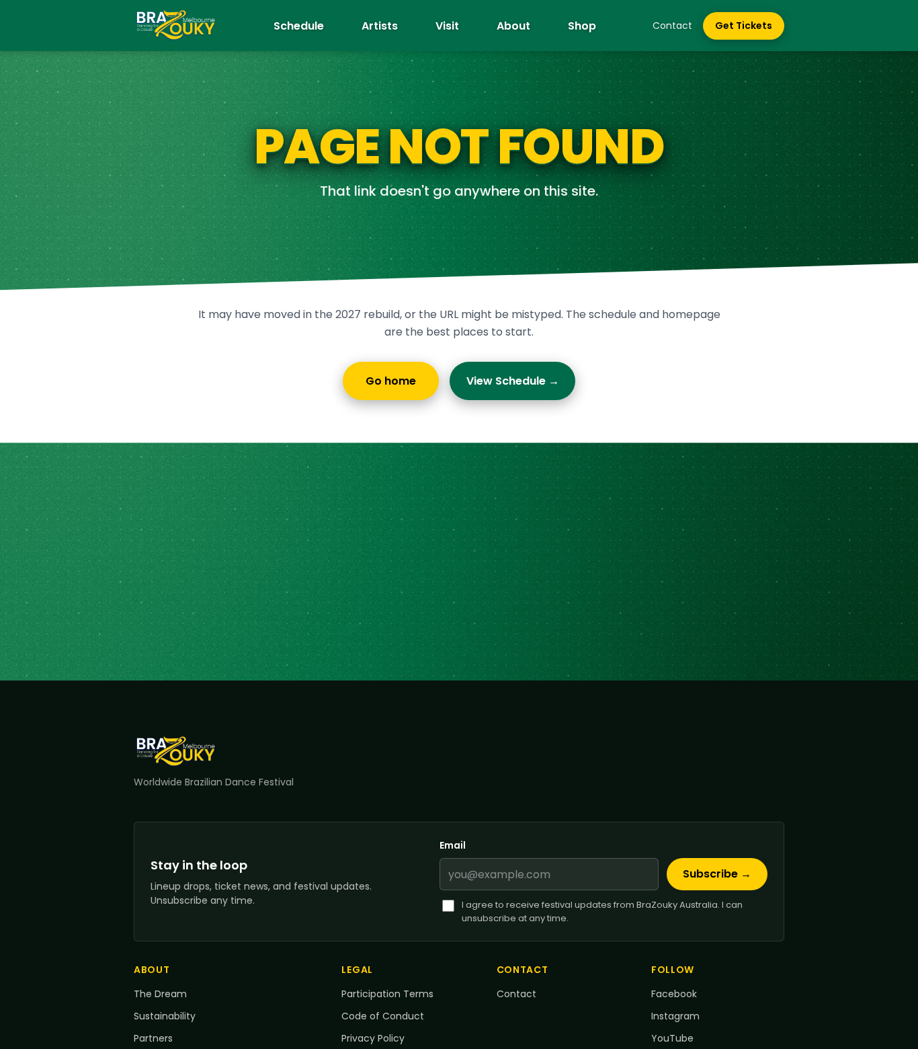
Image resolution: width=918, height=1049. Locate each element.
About (513, 26)
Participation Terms (387, 994)
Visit (447, 26)
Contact (672, 25)
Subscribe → (717, 874)
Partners (153, 1038)
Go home (391, 381)
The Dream (160, 994)
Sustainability (165, 1016)
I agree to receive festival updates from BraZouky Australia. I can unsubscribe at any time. (602, 911)
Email (453, 845)
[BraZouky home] (176, 25)
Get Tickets (749, 29)
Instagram (675, 1016)
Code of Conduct (382, 1016)
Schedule (299, 26)
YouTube (672, 1038)
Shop (582, 26)
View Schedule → (512, 381)
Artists (380, 26)
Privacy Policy (373, 1038)
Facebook (674, 994)
